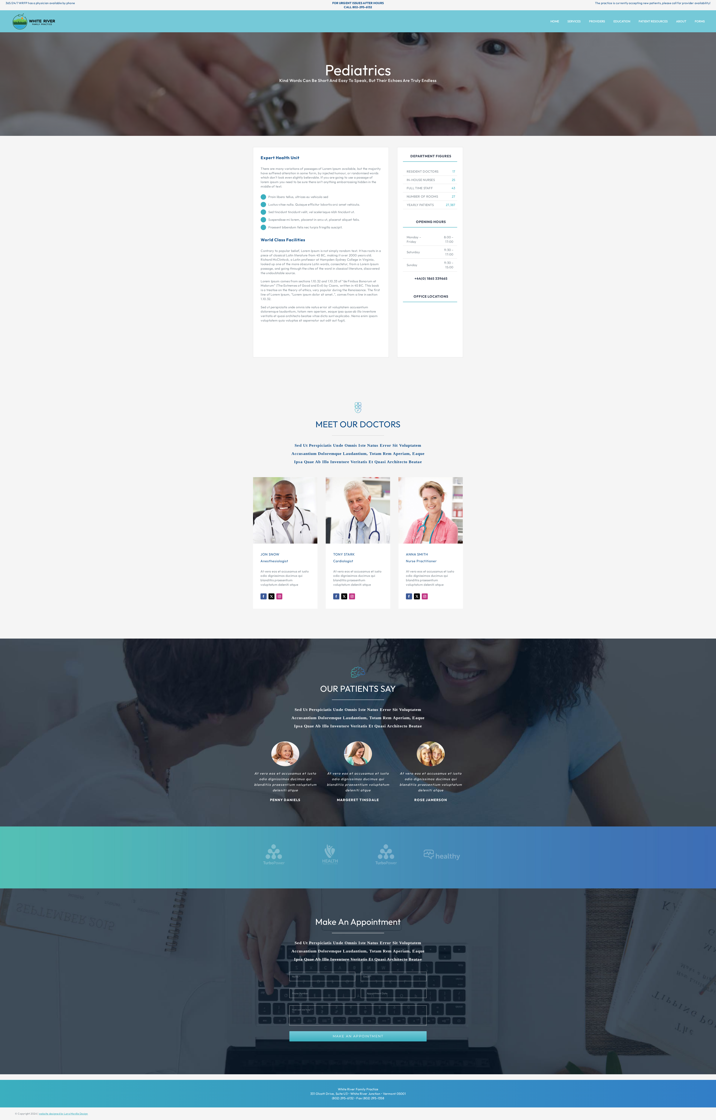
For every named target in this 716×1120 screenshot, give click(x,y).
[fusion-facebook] (263, 596)
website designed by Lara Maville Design (63, 1113)
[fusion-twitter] (271, 596)
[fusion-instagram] (279, 596)
